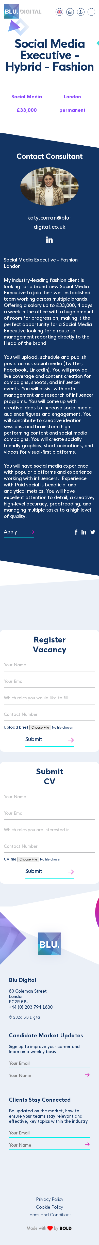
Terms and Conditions (50, 1215)
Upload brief (16, 727)
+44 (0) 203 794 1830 (31, 1007)
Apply (10, 532)
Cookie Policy (49, 1207)
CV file (11, 859)
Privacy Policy (49, 1199)
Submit (33, 739)
